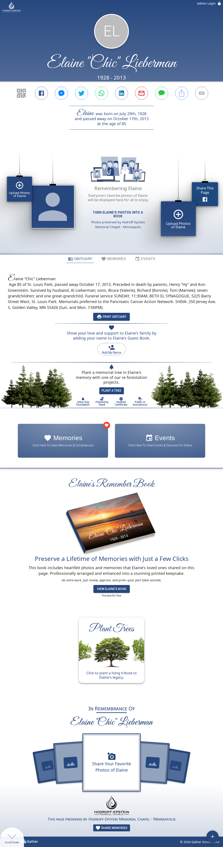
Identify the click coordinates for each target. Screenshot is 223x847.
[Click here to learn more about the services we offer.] (111, 805)
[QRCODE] (21, 93)
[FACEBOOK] (41, 93)
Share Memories (114, 828)
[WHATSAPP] (101, 93)
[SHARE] (181, 93)
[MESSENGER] (61, 93)
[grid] (111, 199)
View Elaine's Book (111, 589)
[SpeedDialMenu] (212, 836)
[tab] (80, 258)
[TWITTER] (81, 93)
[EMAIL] (141, 93)
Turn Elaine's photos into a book (118, 214)
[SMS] (161, 93)
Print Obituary (114, 316)
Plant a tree (111, 390)
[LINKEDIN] (121, 93)
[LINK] (201, 93)
